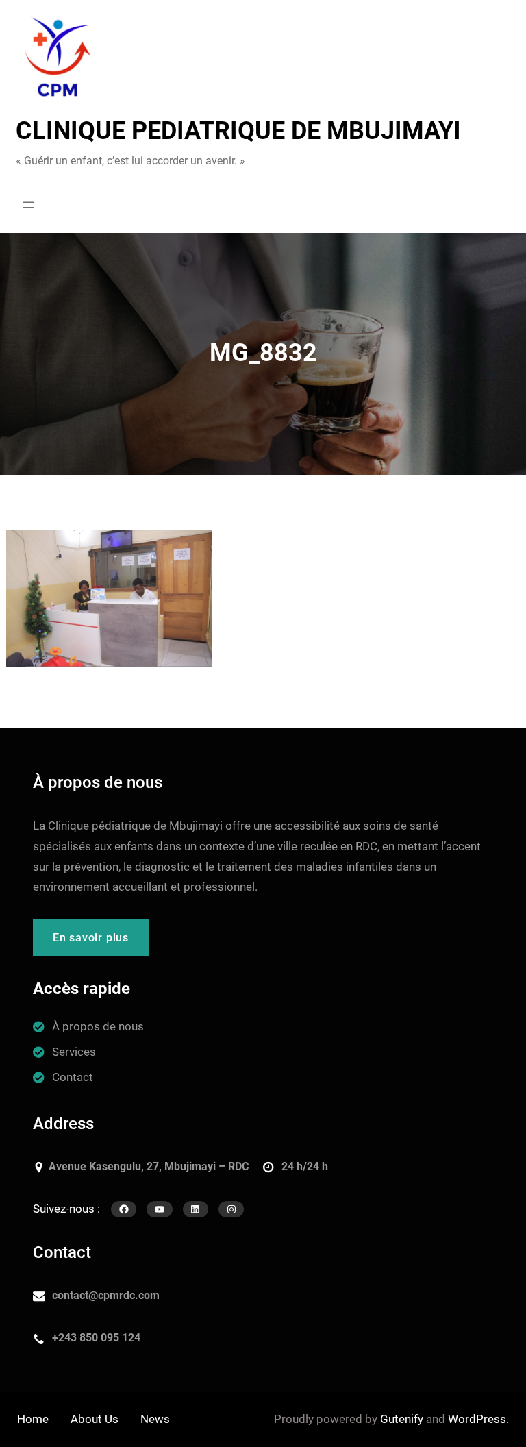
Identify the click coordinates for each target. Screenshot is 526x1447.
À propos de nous (98, 1026)
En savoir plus (91, 937)
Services (74, 1052)
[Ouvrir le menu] (28, 205)
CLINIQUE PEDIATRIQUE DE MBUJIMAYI (238, 130)
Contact (72, 1077)
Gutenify (401, 1419)
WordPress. (478, 1419)
